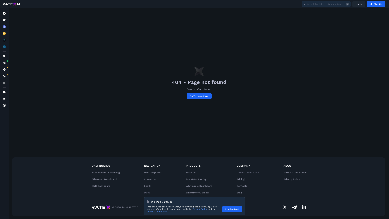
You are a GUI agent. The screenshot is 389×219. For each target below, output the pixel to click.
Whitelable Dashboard (199, 185)
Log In (359, 4)
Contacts (242, 185)
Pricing (241, 179)
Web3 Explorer (153, 172)
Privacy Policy (292, 179)
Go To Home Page (199, 96)
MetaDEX (191, 172)
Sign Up (378, 4)
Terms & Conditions (295, 172)
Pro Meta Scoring (196, 179)
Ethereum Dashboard (104, 179)
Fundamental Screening (106, 172)
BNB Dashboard (101, 185)
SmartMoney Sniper (197, 192)
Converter (150, 179)
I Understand (232, 209)
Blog (239, 192)
